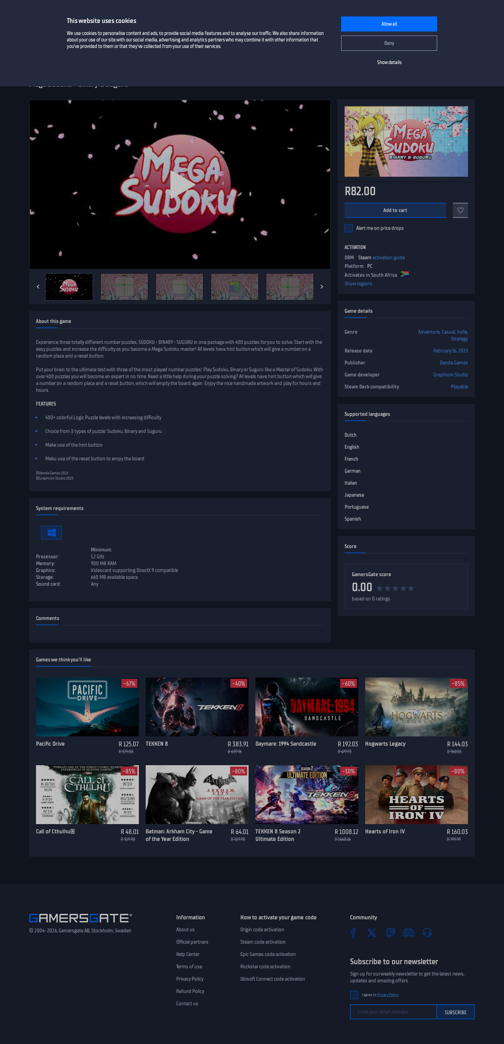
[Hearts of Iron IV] (416, 794)
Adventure (429, 331)
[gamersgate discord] (408, 932)
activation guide (388, 257)
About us (185, 929)
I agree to (380, 994)
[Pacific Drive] (87, 707)
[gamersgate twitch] (390, 932)
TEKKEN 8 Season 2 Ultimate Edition (277, 835)
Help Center (188, 954)
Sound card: (48, 584)
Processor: (47, 556)
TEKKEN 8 (157, 743)
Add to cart (395, 210)
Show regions (358, 283)
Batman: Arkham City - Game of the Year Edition (179, 835)
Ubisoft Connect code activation (272, 978)
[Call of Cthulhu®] (87, 794)
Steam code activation (263, 942)
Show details (389, 62)
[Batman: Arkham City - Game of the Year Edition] (197, 794)
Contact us (187, 1003)
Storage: (45, 577)
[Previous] (38, 286)
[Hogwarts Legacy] (416, 707)
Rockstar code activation (265, 966)
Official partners (192, 942)
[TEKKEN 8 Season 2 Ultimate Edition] (306, 794)
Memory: (45, 563)
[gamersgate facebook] (353, 932)
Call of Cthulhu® (55, 831)
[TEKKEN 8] (197, 707)
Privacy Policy (190, 978)
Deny (389, 43)
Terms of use (189, 966)
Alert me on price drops (380, 228)
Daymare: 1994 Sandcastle (285, 743)
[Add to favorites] (460, 210)
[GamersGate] (80, 923)
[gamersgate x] (371, 932)
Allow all (389, 24)
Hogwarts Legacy (385, 743)
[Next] (322, 286)
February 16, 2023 (450, 350)
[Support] (427, 932)
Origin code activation (262, 929)
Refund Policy (190, 991)
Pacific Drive (50, 743)
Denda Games (454, 362)
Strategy (459, 338)
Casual (448, 331)
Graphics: (46, 570)
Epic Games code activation (268, 954)
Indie (462, 331)
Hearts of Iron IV (385, 831)
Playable (459, 386)
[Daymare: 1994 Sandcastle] (306, 707)
